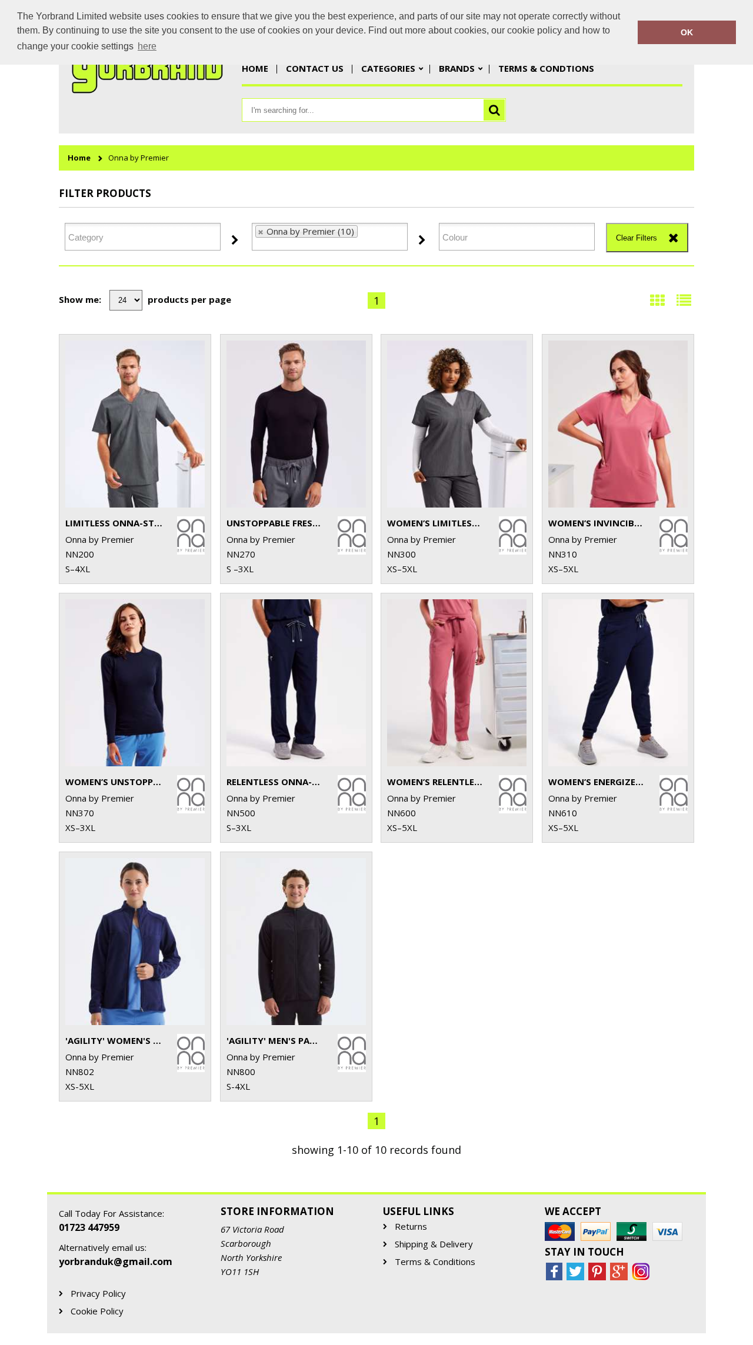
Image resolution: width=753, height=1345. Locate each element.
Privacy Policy (98, 1293)
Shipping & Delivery (434, 1244)
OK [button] (687, 32)
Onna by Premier (138, 158)
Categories (388, 68)
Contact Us (315, 68)
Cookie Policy (97, 1311)
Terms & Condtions (546, 68)
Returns (411, 1226)
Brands (457, 68)
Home (255, 68)
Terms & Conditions (435, 1261)
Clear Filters (636, 237)
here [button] (147, 46)
